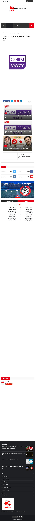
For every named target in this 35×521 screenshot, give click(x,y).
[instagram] (3, 1)
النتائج (3, 492)
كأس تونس (4, 495)
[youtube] (5, 1)
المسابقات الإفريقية (6, 487)
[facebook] (10, 1)
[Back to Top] (13, 517)
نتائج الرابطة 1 (9, 201)
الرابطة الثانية (5, 484)
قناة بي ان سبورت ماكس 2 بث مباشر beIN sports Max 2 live (17, 132)
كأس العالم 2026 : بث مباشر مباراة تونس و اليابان (16, 148)
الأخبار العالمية (5, 476)
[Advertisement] (17, 49)
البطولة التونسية (5, 479)
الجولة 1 (26, 201)
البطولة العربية (5, 481)
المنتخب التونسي (6, 490)
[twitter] (8, 1)
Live (7, 33)
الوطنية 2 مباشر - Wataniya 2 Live (10, 459)
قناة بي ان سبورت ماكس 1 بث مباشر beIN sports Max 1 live (17, 116)
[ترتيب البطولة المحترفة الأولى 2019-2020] (17, 197)
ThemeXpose (19, 519)
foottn (4, 33)
